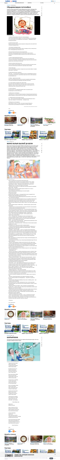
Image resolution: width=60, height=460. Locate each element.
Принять (51, 458)
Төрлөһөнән (8, 5)
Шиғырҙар (8, 335)
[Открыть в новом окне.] (10, 113)
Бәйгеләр (8, 141)
